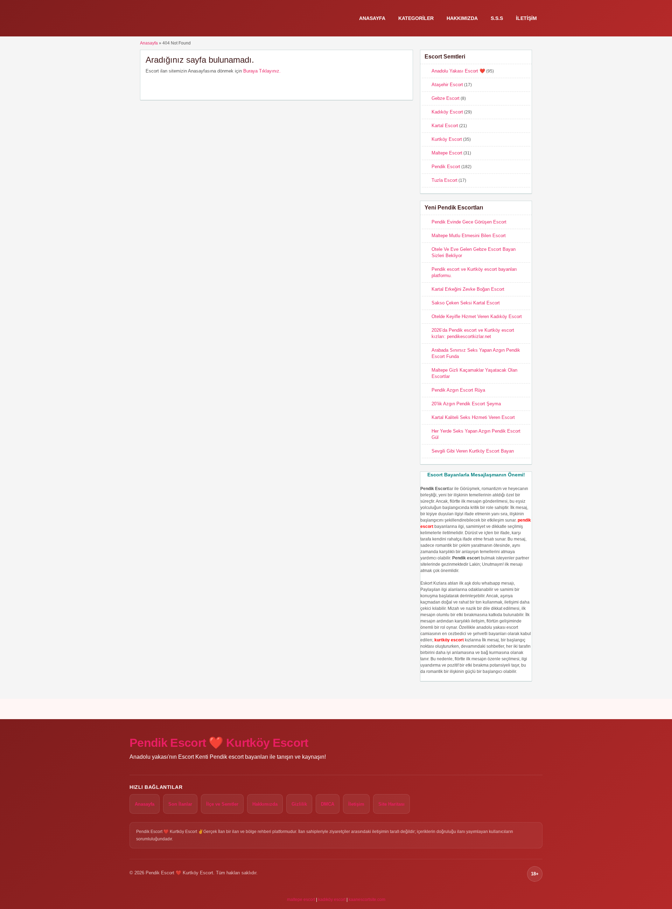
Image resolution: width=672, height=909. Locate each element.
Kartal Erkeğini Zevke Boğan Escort (468, 289)
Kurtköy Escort (447, 139)
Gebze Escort (446, 98)
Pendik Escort (446, 166)
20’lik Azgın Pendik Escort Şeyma (466, 403)
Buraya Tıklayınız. (262, 71)
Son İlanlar (180, 804)
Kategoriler (416, 18)
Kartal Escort (445, 125)
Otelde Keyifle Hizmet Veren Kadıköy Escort (477, 316)
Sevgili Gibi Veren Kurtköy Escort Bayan (473, 451)
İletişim (526, 18)
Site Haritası (391, 804)
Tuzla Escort (444, 180)
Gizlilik (299, 804)
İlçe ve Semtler (222, 804)
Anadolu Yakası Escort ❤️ (458, 71)
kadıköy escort (331, 899)
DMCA (327, 804)
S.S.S (497, 18)
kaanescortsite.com (367, 899)
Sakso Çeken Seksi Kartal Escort (466, 302)
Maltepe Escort (447, 153)
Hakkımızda (462, 18)
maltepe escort (301, 899)
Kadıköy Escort (447, 112)
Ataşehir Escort (447, 84)
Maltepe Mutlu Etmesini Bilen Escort (469, 235)
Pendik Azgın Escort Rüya (458, 390)
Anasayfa (372, 18)
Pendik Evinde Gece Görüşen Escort (469, 222)
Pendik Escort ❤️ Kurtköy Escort (219, 742)
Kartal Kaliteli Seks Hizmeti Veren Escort (473, 417)
